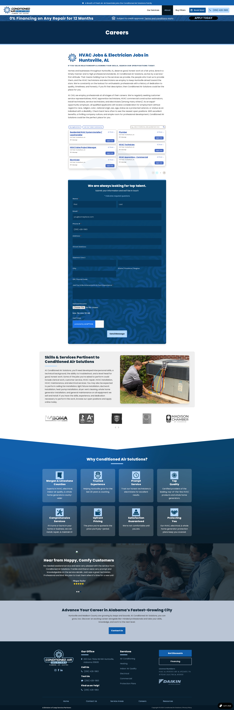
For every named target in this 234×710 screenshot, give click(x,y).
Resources (168, 701)
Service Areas (117, 701)
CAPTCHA (77, 318)
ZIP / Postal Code (80, 279)
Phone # (77, 224)
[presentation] (115, 427)
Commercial (126, 678)
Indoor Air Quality (128, 668)
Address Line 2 (79, 257)
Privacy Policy (187, 708)
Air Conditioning (127, 658)
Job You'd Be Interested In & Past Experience (93, 285)
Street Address (79, 247)
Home (66, 701)
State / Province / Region (129, 268)
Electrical (125, 673)
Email (76, 211)
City (74, 268)
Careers (142, 701)
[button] (77, 591)
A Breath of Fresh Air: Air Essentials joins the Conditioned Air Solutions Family (118, 3)
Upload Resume (80, 304)
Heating (124, 663)
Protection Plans (128, 683)
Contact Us (91, 701)
